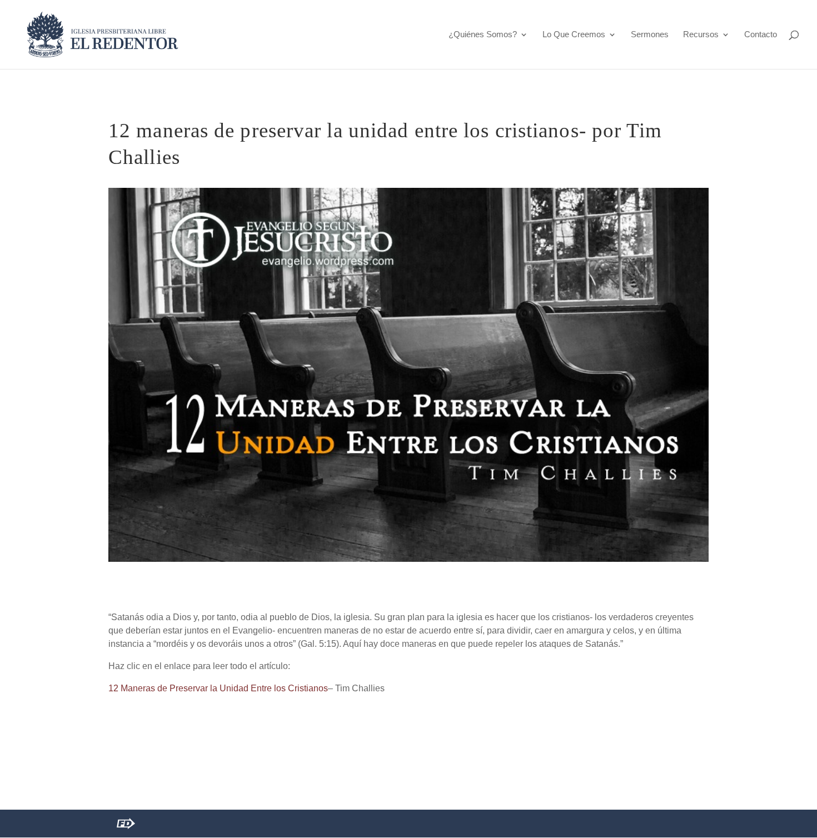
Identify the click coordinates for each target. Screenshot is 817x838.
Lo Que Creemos (573, 35)
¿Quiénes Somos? (483, 35)
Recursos (701, 35)
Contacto (760, 35)
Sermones (650, 35)
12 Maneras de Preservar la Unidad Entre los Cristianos (218, 688)
